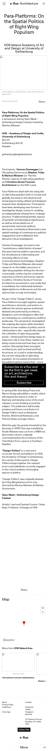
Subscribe (24, 383)
